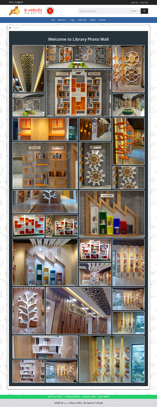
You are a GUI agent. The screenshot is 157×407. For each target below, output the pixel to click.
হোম (52, 20)
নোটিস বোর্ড (82, 20)
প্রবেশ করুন (134, 2)
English (19, 2)
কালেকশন (62, 20)
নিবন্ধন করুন (144, 2)
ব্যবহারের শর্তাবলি (89, 396)
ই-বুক (72, 20)
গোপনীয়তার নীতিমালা (72, 396)
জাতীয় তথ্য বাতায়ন (55, 396)
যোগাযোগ (102, 20)
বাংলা (11, 2)
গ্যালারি (92, 20)
